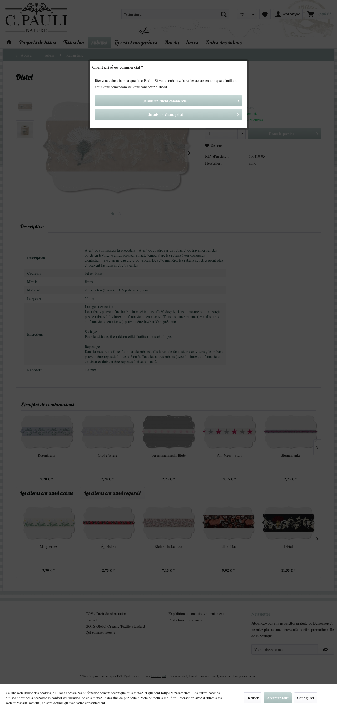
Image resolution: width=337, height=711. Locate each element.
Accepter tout (278, 697)
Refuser (252, 697)
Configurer (305, 697)
